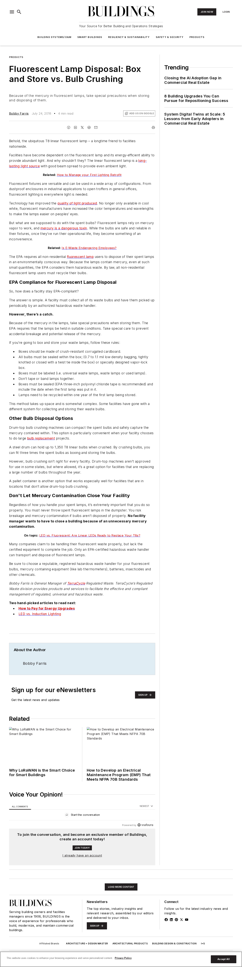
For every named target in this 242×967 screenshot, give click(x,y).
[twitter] (82, 127)
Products (197, 37)
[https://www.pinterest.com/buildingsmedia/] (176, 920)
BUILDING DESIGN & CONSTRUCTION (174, 943)
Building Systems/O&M (54, 37)
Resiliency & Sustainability (129, 37)
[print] (153, 127)
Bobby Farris (19, 113)
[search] (19, 12)
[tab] (20, 806)
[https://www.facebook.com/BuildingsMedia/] (166, 920)
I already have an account (82, 855)
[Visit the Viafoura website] (145, 825)
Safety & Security (169, 37)
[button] (12, 12)
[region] (82, 816)
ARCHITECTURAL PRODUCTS (130, 943)
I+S (203, 943)
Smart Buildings (89, 37)
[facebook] (69, 127)
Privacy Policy (123, 958)
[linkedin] (75, 127)
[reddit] (89, 127)
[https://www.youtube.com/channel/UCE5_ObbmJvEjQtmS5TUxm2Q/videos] (186, 920)
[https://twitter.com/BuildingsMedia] (181, 920)
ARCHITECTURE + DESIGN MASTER (87, 943)
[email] (96, 127)
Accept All (223, 959)
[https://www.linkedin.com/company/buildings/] (171, 920)
